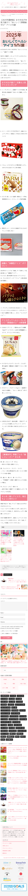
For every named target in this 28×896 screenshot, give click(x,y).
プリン (11, 727)
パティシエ (16, 722)
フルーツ (4, 727)
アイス (12, 695)
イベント (20, 695)
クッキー (4, 701)
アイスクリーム (8, 574)
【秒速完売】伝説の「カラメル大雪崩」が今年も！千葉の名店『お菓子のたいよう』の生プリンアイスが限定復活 (18, 541)
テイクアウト (14, 716)
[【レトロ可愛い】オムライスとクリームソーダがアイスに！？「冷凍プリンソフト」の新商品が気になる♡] (6, 551)
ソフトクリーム (5, 710)
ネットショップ (13, 719)
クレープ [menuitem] (15, 11)
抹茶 (3, 736)
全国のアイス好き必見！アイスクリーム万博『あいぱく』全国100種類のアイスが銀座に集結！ (6, 541)
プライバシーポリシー (8, 848)
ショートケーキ (5, 707)
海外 (14, 688)
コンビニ (11, 704)
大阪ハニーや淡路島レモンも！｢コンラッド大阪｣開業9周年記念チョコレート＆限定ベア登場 (17, 797)
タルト (22, 710)
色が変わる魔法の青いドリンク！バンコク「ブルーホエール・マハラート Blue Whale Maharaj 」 (17, 789)
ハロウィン (23, 719)
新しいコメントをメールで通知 (10, 631)
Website (3, 622)
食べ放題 (9, 739)
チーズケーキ (15, 713)
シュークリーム (20, 704)
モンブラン (12, 730)
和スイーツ (4, 733)
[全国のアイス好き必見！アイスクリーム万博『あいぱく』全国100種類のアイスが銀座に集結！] (6, 533)
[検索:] (14, 670)
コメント (3, 601)
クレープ (11, 701)
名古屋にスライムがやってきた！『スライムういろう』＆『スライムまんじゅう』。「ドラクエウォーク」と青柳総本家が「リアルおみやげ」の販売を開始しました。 (14, 781)
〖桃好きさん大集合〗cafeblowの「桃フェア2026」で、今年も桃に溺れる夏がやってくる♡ (14, 662)
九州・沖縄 (5, 688)
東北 (14, 679)
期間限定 (10, 736)
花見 (23, 736)
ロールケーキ (22, 730)
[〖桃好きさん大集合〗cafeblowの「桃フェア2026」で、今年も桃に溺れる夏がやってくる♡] (14, 658)
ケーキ (19, 701)
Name (2, 613)
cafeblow (4, 695)
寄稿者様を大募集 (7, 850)
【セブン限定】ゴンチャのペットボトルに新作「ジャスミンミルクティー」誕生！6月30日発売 (17, 818)
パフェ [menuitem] (9, 11)
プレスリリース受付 (7, 843)
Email (2, 617)
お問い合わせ (6, 845)
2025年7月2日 (5, 28)
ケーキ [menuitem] (19, 11)
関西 (14, 683)
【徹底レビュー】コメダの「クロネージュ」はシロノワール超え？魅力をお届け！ (17, 804)
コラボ (3, 704)
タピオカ (15, 710)
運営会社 (5, 853)
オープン (4, 698)
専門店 (20, 733)
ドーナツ (4, 719)
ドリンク (23, 716)
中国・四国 (23, 683)
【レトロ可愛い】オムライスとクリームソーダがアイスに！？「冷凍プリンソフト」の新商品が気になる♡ (6, 558)
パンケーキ (17, 725)
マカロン (4, 730)
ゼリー (14, 707)
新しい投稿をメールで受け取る (10, 633)
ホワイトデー (20, 727)
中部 (5, 683)
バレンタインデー (6, 722)
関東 (23, 679)
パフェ (3, 725)
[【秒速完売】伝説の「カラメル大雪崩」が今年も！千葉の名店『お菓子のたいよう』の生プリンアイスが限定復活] (18, 533)
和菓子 (12, 733)
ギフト (18, 698)
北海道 (5, 679)
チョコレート (5, 713)
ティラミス (4, 716)
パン (10, 725)
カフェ (11, 698)
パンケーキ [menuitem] (4, 11)
